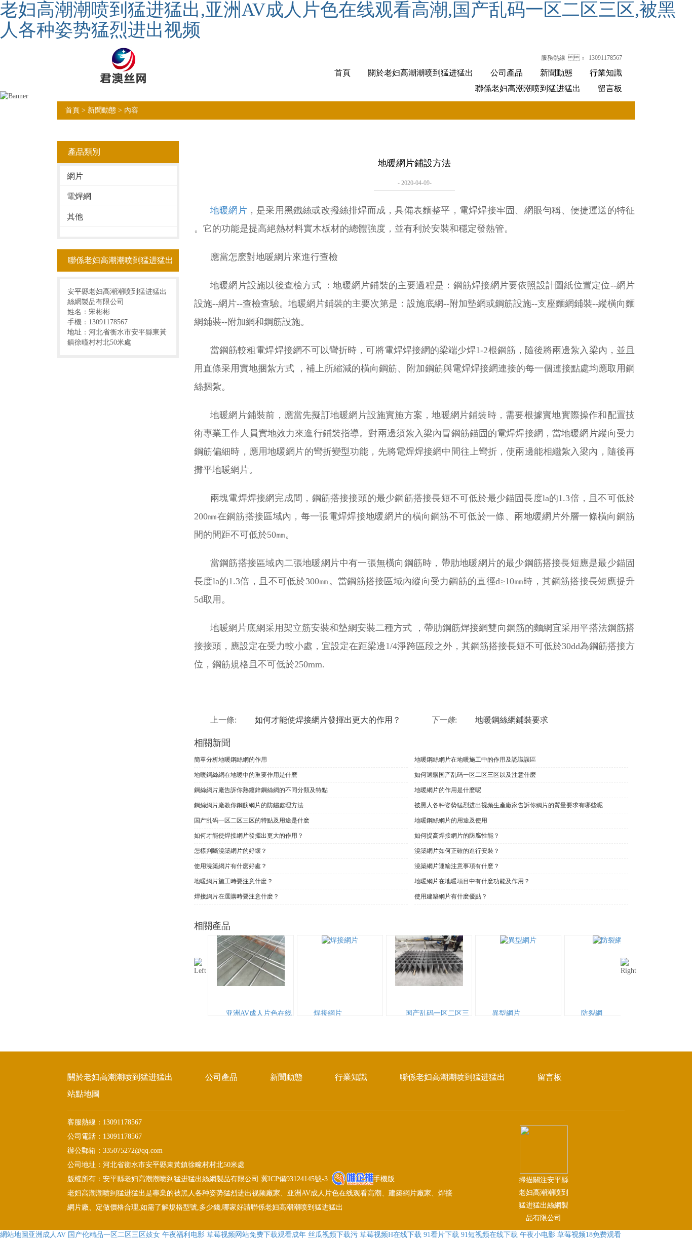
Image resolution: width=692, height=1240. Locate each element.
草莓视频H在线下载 (390, 1234)
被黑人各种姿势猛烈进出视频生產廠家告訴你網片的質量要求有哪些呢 (508, 805)
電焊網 (79, 196)
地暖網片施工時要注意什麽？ (233, 881)
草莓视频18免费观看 (589, 1234)
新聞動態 (556, 72)
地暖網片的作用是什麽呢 (447, 790)
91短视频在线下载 (489, 1234)
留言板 (610, 88)
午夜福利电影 (183, 1234)
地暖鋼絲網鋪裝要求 (511, 720)
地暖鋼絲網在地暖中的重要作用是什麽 (245, 774)
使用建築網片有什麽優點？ (450, 896)
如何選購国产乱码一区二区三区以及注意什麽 (475, 774)
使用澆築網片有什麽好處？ (230, 866)
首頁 (342, 72)
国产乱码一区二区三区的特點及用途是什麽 (252, 820)
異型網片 (506, 1013)
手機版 (384, 1179)
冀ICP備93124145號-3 (293, 1179)
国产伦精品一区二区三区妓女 (114, 1234)
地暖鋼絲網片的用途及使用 (450, 820)
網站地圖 (14, 1234)
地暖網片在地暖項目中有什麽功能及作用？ (472, 881)
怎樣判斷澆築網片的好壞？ (230, 850)
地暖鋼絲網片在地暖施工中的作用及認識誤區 (475, 759)
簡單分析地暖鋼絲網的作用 (230, 759)
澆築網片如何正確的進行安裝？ (456, 850)
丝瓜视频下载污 (333, 1234)
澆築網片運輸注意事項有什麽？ (456, 866)
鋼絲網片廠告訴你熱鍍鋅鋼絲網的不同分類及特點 (261, 790)
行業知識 (606, 72)
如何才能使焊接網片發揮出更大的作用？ (328, 720)
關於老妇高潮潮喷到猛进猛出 (420, 72)
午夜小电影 (537, 1234)
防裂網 (591, 1013)
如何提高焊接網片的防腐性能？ (456, 835)
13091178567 (605, 57)
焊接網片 (328, 1013)
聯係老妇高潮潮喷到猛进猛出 (528, 88)
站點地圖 (83, 1093)
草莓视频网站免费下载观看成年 (256, 1234)
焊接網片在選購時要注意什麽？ (236, 896)
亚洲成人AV (47, 1234)
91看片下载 (441, 1234)
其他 (75, 216)
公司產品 (506, 72)
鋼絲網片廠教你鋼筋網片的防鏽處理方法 (248, 805)
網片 (75, 176)
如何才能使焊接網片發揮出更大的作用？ (248, 835)
